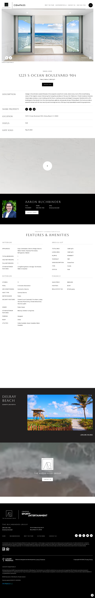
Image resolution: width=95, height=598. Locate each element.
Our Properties (60, 5)
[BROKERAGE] (91, 535)
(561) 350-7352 (81, 5)
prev (6, 57)
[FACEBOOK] (76, 535)
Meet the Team (49, 5)
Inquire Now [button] (47, 84)
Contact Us (53, 536)
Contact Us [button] (47, 479)
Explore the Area (87, 435)
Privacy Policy (89, 559)
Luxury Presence (40, 559)
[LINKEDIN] (83, 535)
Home (4, 536)
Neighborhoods (15, 536)
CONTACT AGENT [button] (32, 212)
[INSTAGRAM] (80, 535)
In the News (41, 536)
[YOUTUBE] (87, 535)
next (10, 57)
